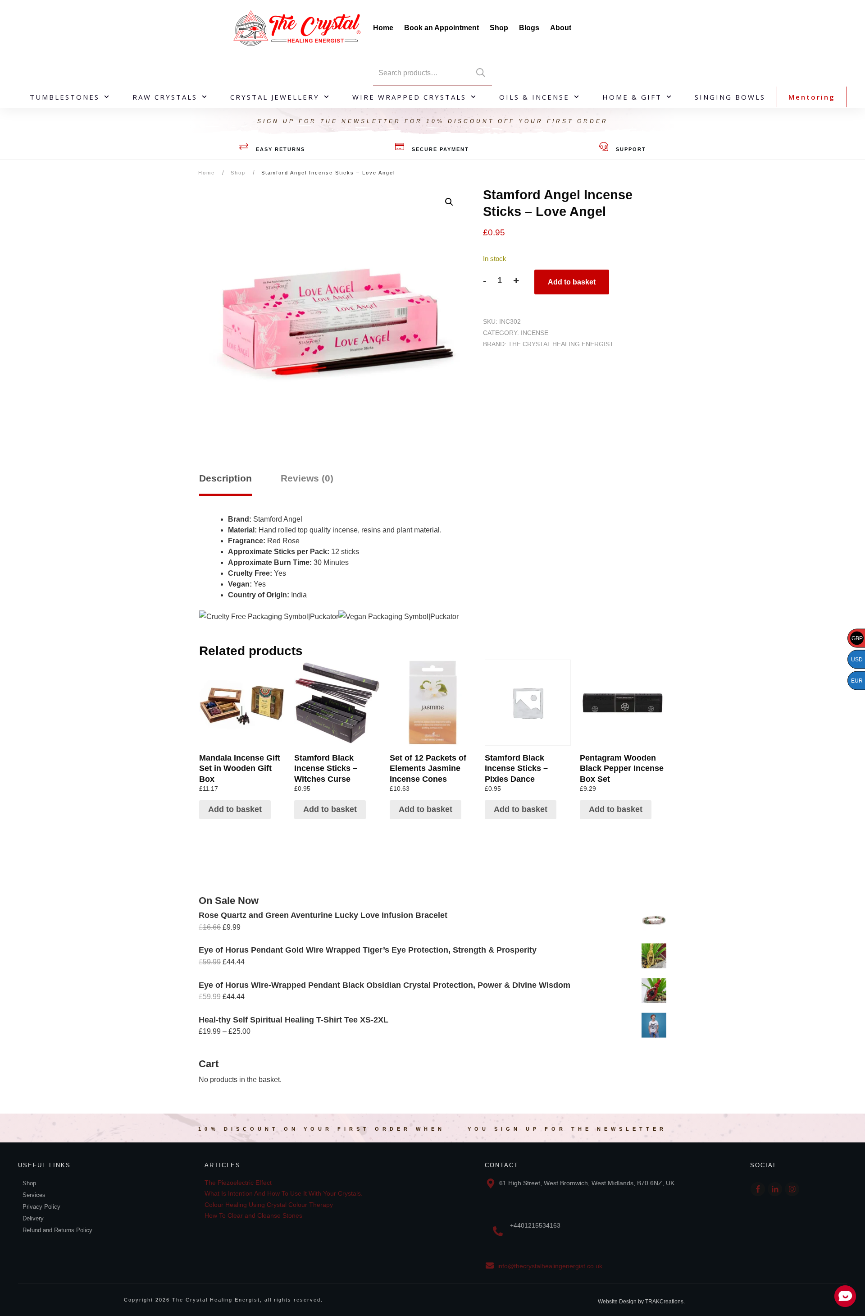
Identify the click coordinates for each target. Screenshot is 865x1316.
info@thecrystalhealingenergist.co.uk (549, 1266)
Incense (534, 332)
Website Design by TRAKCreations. (641, 1301)
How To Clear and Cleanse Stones (253, 1215)
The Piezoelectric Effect (238, 1182)
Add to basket (572, 282)
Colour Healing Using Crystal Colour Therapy (269, 1204)
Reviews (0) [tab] (307, 478)
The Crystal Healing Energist (561, 344)
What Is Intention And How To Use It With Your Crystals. (284, 1193)
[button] (449, 202)
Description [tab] (225, 478)
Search (480, 73)
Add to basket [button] (235, 809)
